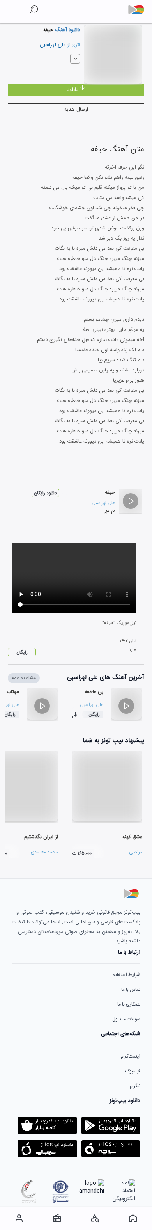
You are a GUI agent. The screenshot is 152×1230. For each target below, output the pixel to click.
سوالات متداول (126, 1019)
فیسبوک (132, 1071)
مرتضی (135, 852)
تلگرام (135, 1086)
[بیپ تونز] (139, 10)
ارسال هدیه (76, 109)
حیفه (110, 492)
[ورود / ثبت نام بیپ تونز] (19, 1218)
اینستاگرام (130, 1056)
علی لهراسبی (52, 45)
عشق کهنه (132, 837)
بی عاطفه (94, 692)
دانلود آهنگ (66, 30)
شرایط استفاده (126, 975)
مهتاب (13, 692)
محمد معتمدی (44, 852)
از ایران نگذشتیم (41, 837)
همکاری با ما (128, 1004)
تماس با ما (130, 990)
